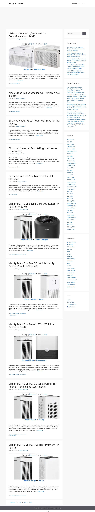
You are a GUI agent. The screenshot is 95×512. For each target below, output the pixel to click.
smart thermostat (72, 280)
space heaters (71, 282)
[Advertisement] (47, 17)
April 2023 (70, 198)
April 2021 (70, 224)
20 (20, 502)
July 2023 (69, 191)
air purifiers (12, 254)
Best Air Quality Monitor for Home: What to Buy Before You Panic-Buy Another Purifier (76, 60)
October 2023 (71, 184)
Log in (68, 299)
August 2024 (70, 168)
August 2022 (70, 208)
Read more (20, 80)
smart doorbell (71, 270)
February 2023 (71, 201)
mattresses (12, 111)
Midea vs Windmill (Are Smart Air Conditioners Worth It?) (27, 35)
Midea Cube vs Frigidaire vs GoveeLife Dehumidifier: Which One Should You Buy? (75, 72)
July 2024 (69, 170)
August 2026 (70, 139)
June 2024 (70, 172)
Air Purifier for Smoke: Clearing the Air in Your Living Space (75, 100)
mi (48, 511)
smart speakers (71, 277)
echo (68, 251)
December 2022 (71, 203)
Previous (12, 502)
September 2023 (71, 186)
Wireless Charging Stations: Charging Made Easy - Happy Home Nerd (75, 88)
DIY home (69, 249)
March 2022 (70, 215)
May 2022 (70, 210)
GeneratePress (57, 508)
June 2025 (70, 153)
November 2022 (71, 205)
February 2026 (71, 146)
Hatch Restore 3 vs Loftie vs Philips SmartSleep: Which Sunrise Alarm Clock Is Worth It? (76, 54)
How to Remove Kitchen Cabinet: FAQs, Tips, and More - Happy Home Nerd (76, 121)
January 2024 (71, 179)
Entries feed (70, 302)
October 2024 (71, 165)
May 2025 (70, 156)
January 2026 (71, 149)
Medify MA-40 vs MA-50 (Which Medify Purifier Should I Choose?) (31, 265)
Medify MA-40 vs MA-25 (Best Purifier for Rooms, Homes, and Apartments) (32, 385)
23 (28, 502)
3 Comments (13, 315)
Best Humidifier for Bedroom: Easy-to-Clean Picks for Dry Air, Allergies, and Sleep (76, 48)
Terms (83, 3)
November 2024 (71, 163)
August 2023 (70, 189)
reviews (12, 83)
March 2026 (70, 144)
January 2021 (70, 229)
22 (25, 502)
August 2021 (70, 219)
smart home (17, 83)
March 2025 (70, 158)
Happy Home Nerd (16, 3)
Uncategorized (13, 194)
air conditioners (71, 242)
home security (71, 258)
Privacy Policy (75, 3)
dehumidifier (70, 247)
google (69, 254)
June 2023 (70, 194)
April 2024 (70, 175)
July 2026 (69, 142)
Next (31, 502)
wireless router (71, 287)
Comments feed (71, 304)
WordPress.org (71, 307)
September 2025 (71, 151)
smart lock (70, 275)
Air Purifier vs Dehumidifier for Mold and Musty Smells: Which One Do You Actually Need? (75, 66)
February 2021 (71, 227)
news (68, 263)
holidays (69, 256)
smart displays (71, 268)
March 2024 (70, 177)
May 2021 (69, 222)
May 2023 (70, 196)
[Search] (84, 33)
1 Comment (13, 435)
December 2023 (71, 182)
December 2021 (71, 217)
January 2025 (71, 160)
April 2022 (70, 212)
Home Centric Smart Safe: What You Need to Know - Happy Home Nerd (76, 96)
